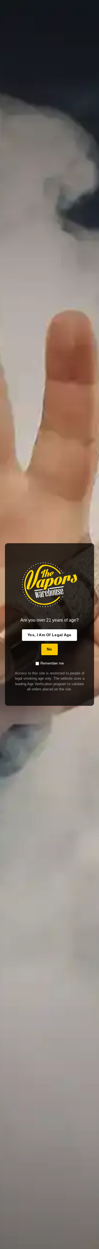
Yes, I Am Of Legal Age (50, 635)
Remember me (52, 663)
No (49, 649)
